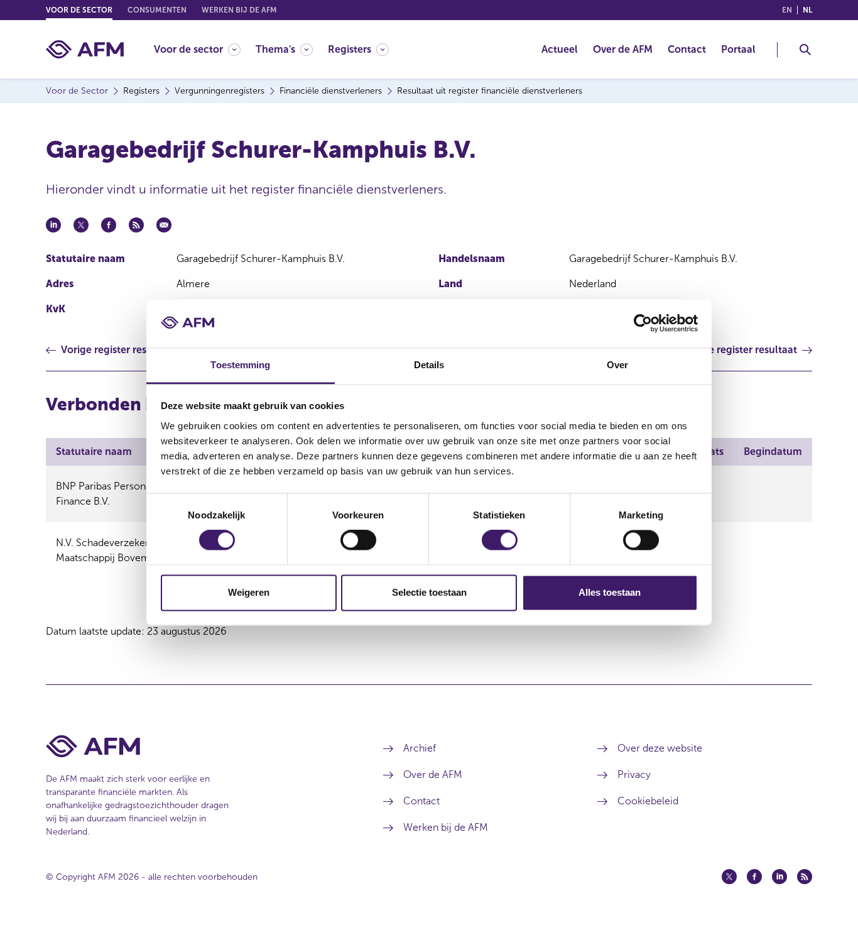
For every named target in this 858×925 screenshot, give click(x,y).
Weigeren (248, 592)
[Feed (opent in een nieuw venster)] (804, 876)
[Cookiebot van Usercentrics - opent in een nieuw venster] (643, 323)
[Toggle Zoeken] (805, 49)
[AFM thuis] (85, 49)
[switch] (358, 540)
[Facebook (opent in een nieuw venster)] (754, 876)
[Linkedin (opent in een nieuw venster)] (779, 876)
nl (807, 10)
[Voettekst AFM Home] (195, 746)
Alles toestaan (609, 592)
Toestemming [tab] (240, 364)
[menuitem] (205, 49)
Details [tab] (429, 364)
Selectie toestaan (429, 592)
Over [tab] (617, 364)
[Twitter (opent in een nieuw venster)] (729, 876)
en (787, 10)
